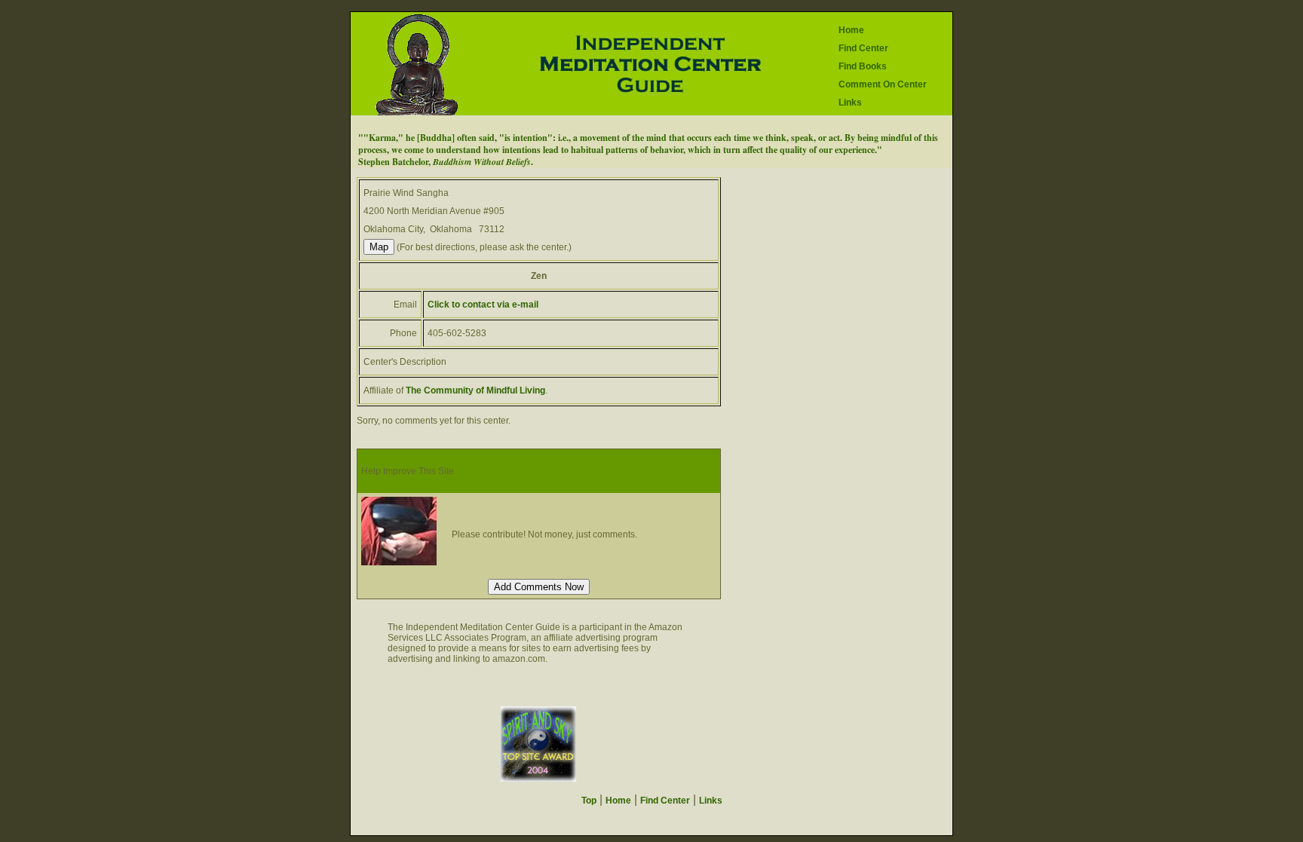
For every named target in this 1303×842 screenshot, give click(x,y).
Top (588, 800)
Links (850, 102)
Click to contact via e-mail (483, 304)
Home (851, 30)
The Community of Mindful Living (475, 390)
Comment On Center (883, 84)
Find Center (863, 48)
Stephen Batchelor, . (445, 161)
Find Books (863, 66)
